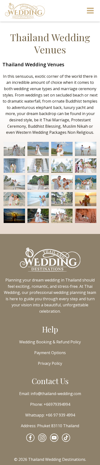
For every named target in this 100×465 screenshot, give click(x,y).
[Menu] (90, 10)
